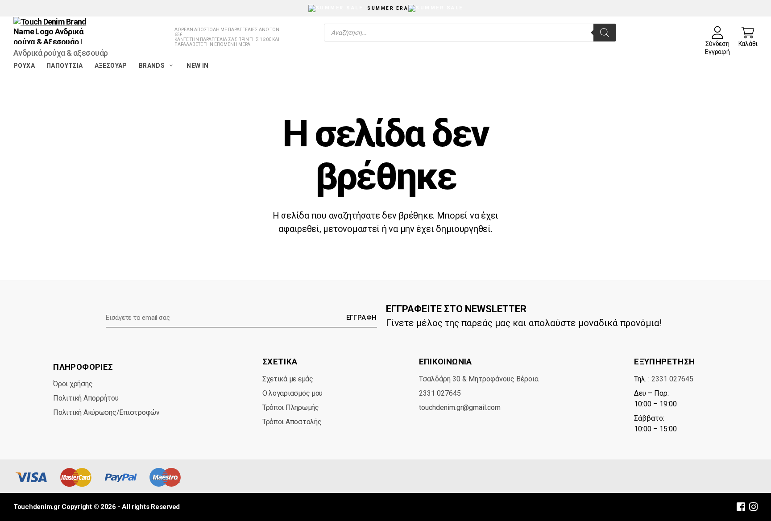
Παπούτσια (64, 65)
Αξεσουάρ (111, 65)
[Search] (604, 32)
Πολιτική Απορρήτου (85, 398)
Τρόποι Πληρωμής (290, 407)
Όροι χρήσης (72, 384)
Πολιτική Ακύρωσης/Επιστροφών (106, 412)
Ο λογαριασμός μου (292, 393)
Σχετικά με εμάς (287, 379)
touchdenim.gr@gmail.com (460, 407)
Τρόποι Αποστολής (292, 422)
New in (197, 65)
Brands (152, 65)
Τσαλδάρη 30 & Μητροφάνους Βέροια (479, 379)
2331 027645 (440, 393)
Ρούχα (24, 65)
